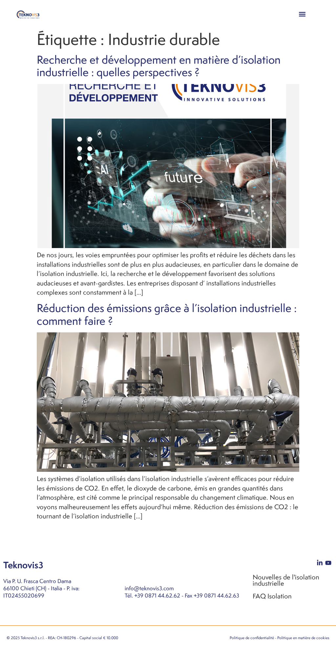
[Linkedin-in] (319, 562)
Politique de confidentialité (252, 637)
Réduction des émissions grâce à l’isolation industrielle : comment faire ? (167, 314)
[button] (302, 14)
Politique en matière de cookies (303, 637)
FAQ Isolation (272, 596)
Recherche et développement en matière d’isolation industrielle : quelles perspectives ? (159, 65)
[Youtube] (328, 562)
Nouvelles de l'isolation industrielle (286, 580)
